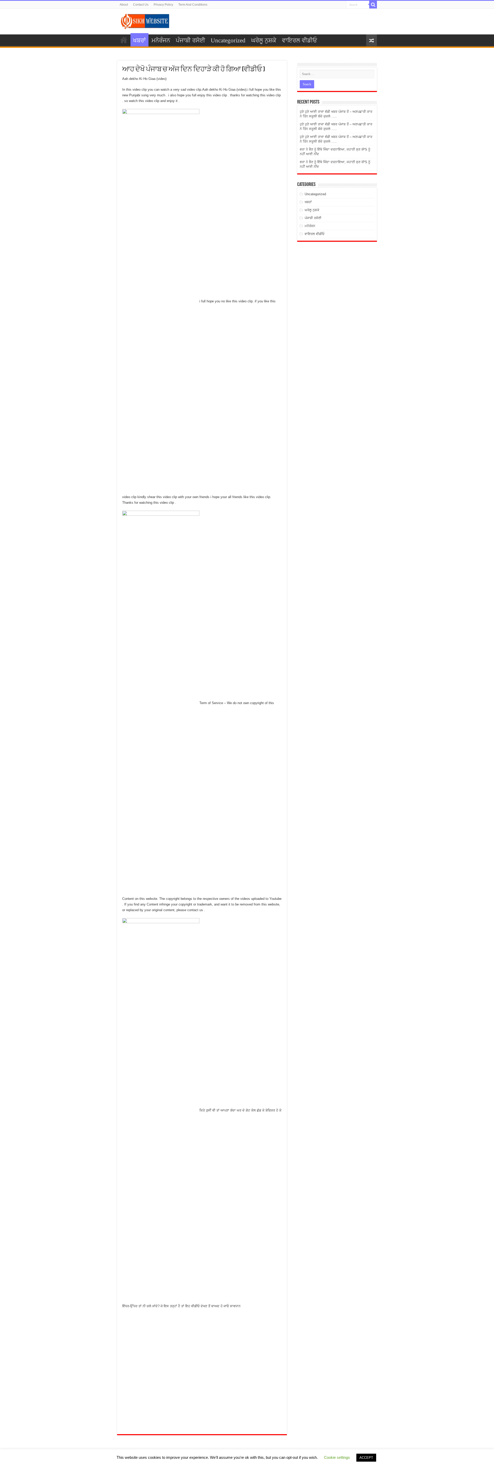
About (124, 4)
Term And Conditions (192, 4)
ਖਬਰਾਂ (139, 40)
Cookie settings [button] (337, 1457)
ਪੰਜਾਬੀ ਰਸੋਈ (190, 40)
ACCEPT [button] (366, 1458)
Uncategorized (228, 40)
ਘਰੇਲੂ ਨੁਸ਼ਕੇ (263, 40)
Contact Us (140, 4)
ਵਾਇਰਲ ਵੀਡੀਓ (299, 40)
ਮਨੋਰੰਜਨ (161, 40)
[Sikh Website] (145, 20)
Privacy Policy (163, 4)
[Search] (373, 4)
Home (123, 39)
